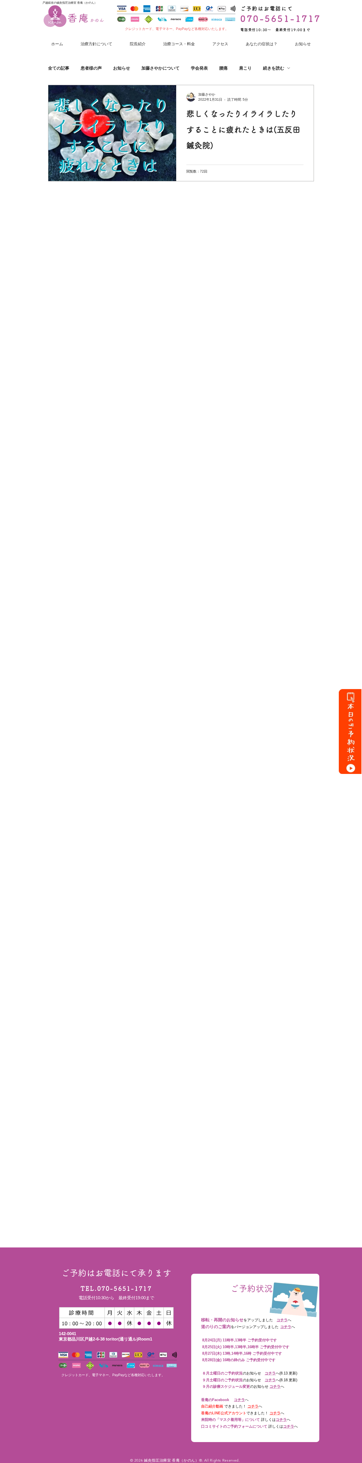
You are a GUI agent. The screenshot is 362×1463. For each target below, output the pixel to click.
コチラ (282, 1320)
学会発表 (199, 68)
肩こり (245, 68)
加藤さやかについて (160, 68)
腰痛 (223, 68)
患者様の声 (91, 68)
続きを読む (273, 68)
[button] (261, 44)
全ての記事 (58, 68)
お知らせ (121, 68)
